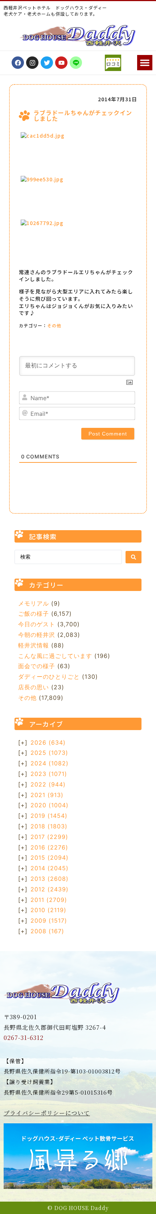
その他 (54, 325)
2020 (49, 805)
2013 (49, 878)
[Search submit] (133, 557)
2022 (48, 784)
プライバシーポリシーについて (47, 1113)
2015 (49, 857)
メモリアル (33, 603)
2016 (49, 847)
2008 (47, 931)
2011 (48, 899)
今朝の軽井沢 (36, 634)
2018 (48, 826)
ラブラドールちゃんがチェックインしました (82, 115)
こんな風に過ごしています (55, 655)
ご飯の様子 (33, 613)
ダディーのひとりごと (49, 676)
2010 (48, 910)
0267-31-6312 (24, 1037)
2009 (48, 920)
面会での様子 (36, 666)
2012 (49, 889)
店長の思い (33, 687)
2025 (49, 752)
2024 (49, 763)
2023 (48, 773)
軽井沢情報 (33, 645)
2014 (49, 868)
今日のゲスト (36, 624)
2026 (48, 742)
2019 (48, 815)
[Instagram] (32, 62)
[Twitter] (47, 62)
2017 (49, 836)
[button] (144, 62)
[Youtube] (61, 62)
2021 (46, 795)
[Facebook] (18, 62)
